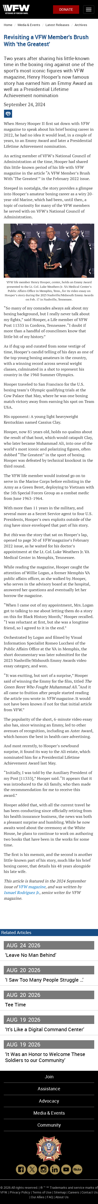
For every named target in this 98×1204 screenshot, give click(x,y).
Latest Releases (57, 25)
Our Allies (37, 1197)
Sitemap (60, 1192)
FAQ (50, 1197)
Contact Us (89, 1192)
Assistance (49, 1089)
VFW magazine (31, 886)
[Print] (8, 112)
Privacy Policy (20, 1192)
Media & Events (29, 25)
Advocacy (49, 1101)
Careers (73, 1192)
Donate (66, 9)
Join (49, 1077)
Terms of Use (42, 1192)
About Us (62, 1197)
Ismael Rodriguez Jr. (21, 892)
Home (8, 25)
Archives (81, 25)
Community (49, 1125)
